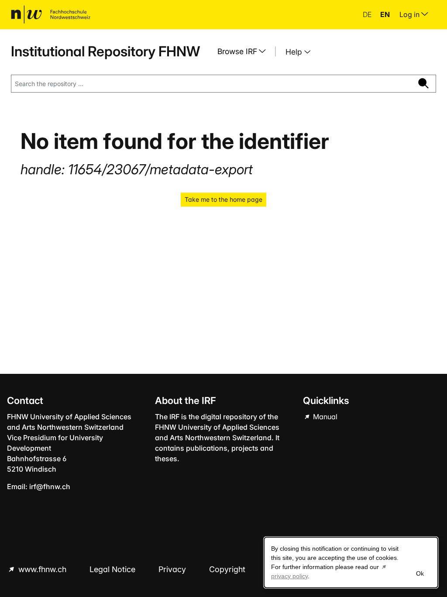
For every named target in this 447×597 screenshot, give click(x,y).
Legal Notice (113, 569)
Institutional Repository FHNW (105, 51)
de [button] (368, 14)
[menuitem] (244, 51)
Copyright (228, 569)
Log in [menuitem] (410, 14)
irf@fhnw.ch (49, 486)
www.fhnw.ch (42, 569)
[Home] (50, 14)
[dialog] (351, 562)
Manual (324, 416)
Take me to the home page (223, 199)
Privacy (173, 569)
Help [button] (294, 51)
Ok (420, 573)
